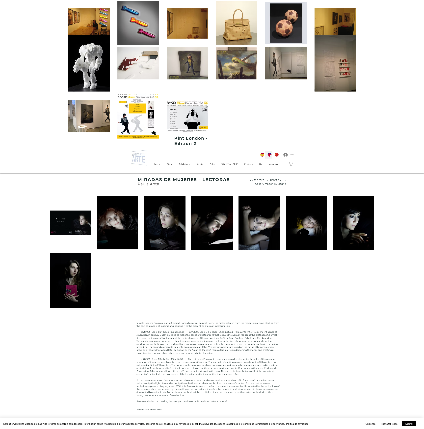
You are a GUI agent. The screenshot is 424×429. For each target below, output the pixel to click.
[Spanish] (261, 155)
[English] (268, 155)
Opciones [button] (370, 423)
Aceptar (409, 423)
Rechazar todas (389, 423)
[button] (291, 164)
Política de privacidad (297, 423)
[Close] (420, 423)
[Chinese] (275, 155)
